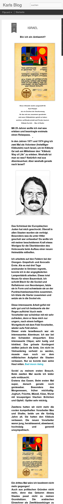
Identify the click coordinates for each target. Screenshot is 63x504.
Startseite (20, 12)
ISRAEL (33, 28)
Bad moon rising (34, 364)
